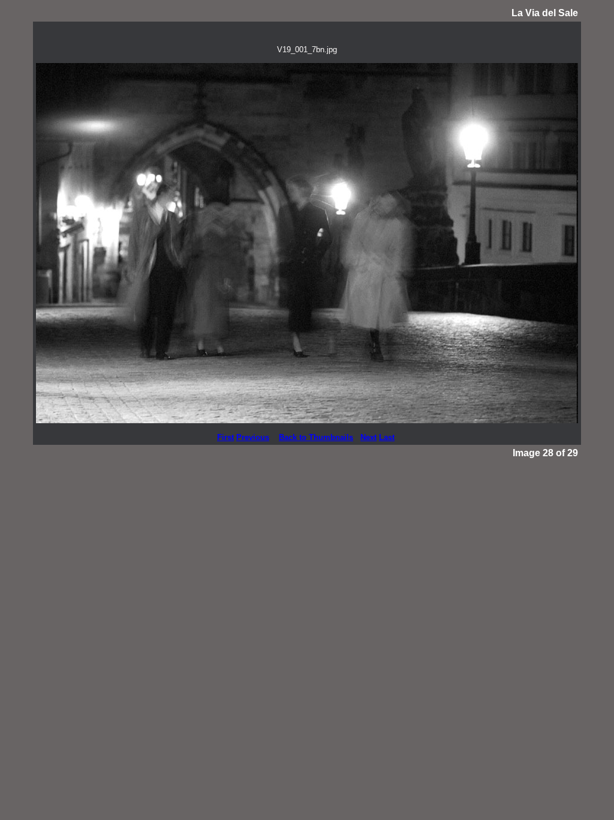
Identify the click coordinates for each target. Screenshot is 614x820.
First (225, 437)
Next (368, 437)
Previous (252, 437)
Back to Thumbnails (316, 437)
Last (387, 437)
